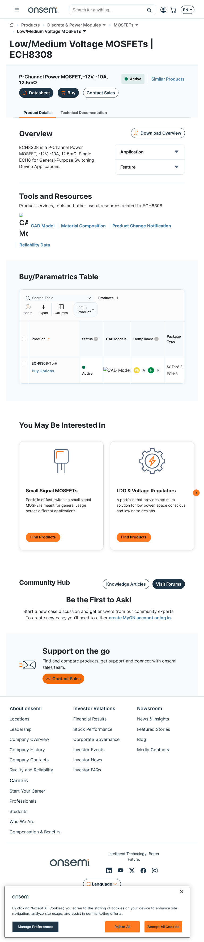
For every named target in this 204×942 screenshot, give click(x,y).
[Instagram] (155, 870)
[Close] (182, 891)
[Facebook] (144, 870)
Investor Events (88, 749)
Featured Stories (153, 729)
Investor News (87, 759)
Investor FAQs (87, 769)
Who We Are (22, 821)
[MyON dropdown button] (165, 9)
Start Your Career (27, 791)
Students (18, 811)
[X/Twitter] (132, 870)
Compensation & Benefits (35, 831)
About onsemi (26, 708)
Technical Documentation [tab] (84, 112)
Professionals (23, 801)
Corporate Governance (96, 739)
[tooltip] (44, 309)
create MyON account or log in (140, 617)
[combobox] (106, 10)
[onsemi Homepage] (43, 10)
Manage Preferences (35, 927)
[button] (149, 10)
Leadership (21, 729)
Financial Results (90, 719)
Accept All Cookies (163, 927)
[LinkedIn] (109, 870)
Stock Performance (92, 729)
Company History (27, 749)
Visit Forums (168, 584)
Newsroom (149, 708)
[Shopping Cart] (176, 9)
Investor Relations (94, 708)
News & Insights (153, 719)
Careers (19, 780)
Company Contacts (29, 759)
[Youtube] (121, 870)
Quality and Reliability (31, 769)
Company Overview (29, 739)
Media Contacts (153, 749)
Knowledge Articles (126, 584)
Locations (19, 719)
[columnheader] (54, 339)
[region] (97, 912)
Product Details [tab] (38, 112)
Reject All (122, 927)
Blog (141, 739)
